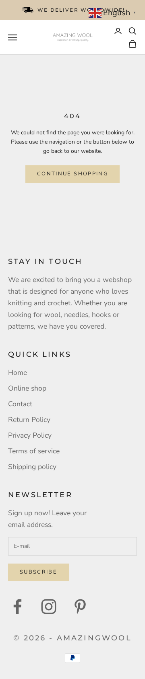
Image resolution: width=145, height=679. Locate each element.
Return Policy (29, 419)
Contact (20, 404)
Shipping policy (32, 466)
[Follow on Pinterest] (80, 606)
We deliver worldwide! (81, 10)
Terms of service (34, 451)
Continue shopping (72, 173)
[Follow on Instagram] (48, 606)
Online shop (27, 388)
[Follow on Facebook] (17, 606)
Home (17, 372)
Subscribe (38, 572)
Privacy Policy (30, 435)
